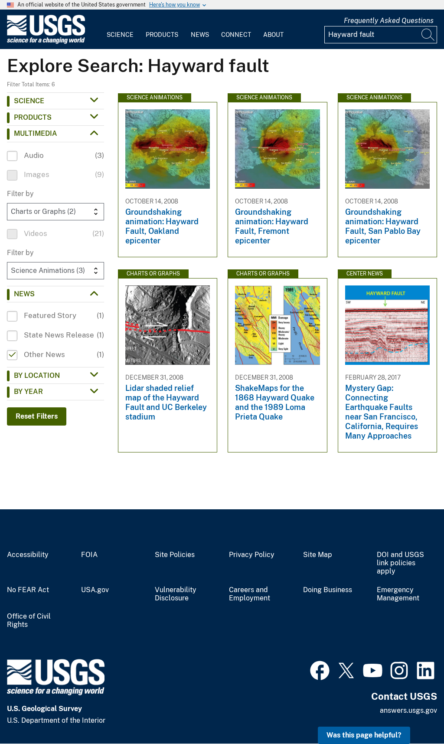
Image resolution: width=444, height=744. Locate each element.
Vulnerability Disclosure (175, 594)
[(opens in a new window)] (319, 669)
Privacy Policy (251, 555)
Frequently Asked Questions (389, 20)
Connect (236, 34)
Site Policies (175, 555)
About (273, 34)
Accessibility (28, 555)
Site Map (317, 555)
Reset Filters (37, 416)
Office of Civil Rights (29, 621)
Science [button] (29, 101)
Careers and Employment (249, 594)
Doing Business (327, 590)
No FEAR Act (28, 590)
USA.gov (95, 590)
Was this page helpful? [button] (364, 735)
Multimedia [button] (35, 133)
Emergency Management (398, 594)
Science (120, 34)
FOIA (89, 555)
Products (162, 34)
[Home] (46, 42)
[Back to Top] (412, 712)
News (200, 34)
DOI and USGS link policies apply (400, 563)
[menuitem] (120, 29)
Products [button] (33, 117)
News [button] (24, 294)
